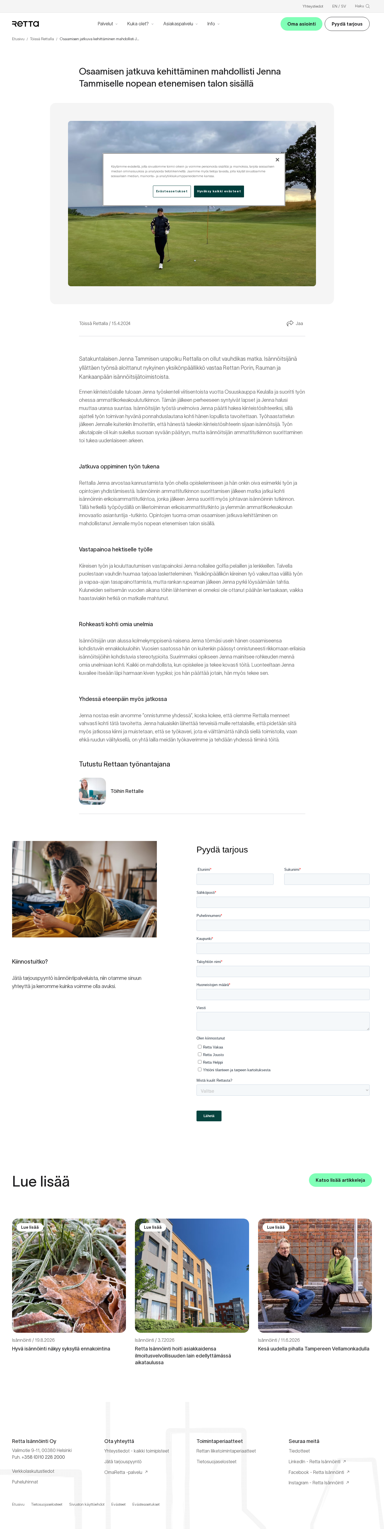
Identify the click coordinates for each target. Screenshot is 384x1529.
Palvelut (105, 23)
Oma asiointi (301, 23)
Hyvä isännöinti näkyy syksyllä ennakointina (61, 1349)
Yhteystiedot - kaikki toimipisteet (136, 1450)
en (334, 6)
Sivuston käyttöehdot (87, 1504)
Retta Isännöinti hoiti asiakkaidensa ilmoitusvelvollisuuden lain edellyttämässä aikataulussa (183, 1355)
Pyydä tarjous (347, 23)
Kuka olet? (138, 23)
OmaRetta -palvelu (123, 1472)
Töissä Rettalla (42, 39)
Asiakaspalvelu (178, 23)
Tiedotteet (299, 1450)
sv (343, 6)
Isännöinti (21, 1340)
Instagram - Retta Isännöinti (316, 1482)
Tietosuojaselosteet (216, 1461)
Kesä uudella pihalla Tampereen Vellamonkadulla (313, 1349)
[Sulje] (277, 160)
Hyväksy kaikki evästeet (219, 191)
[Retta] (25, 24)
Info (211, 23)
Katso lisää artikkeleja (340, 1180)
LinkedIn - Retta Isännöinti (314, 1461)
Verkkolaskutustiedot (33, 1471)
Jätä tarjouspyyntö (123, 1461)
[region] (194, 179)
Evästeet (118, 1504)
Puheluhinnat (25, 1481)
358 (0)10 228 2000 (44, 1457)
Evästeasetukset (146, 1504)
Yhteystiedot (312, 6)
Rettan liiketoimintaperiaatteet (226, 1450)
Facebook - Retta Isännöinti (316, 1472)
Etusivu (18, 39)
